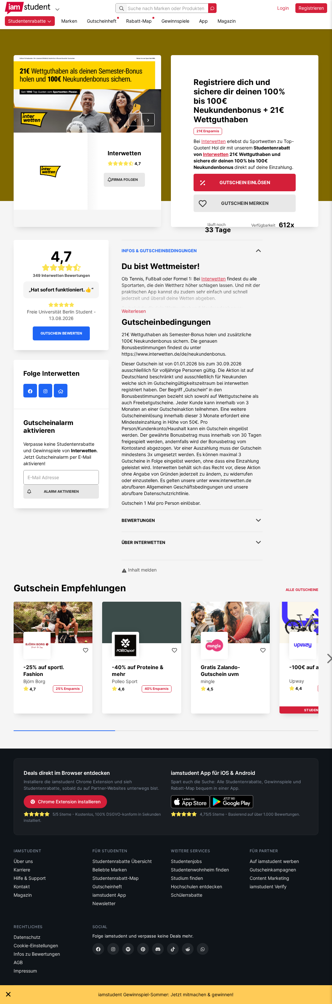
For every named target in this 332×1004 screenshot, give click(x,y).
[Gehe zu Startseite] (27, 8)
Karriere (22, 869)
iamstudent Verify (268, 886)
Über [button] (143, 542)
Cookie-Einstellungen (36, 945)
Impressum (25, 971)
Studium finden (187, 878)
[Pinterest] (143, 949)
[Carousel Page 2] (166, 731)
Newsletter (103, 903)
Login (283, 8)
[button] (135, 119)
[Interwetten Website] (61, 391)
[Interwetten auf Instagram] (46, 391)
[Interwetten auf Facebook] (31, 391)
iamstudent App (109, 895)
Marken (69, 21)
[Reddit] (188, 949)
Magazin (227, 21)
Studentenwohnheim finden (200, 869)
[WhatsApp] (202, 949)
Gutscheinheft (101, 21)
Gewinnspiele (175, 21)
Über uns (23, 861)
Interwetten (124, 153)
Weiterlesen (134, 311)
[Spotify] (128, 949)
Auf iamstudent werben (274, 861)
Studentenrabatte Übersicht (122, 861)
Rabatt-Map (139, 21)
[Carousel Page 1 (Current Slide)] (64, 731)
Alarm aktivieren (61, 491)
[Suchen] (121, 8)
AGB (18, 962)
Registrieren (311, 8)
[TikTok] (173, 949)
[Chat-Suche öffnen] (212, 8)
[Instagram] (113, 949)
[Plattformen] (57, 9)
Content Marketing (269, 878)
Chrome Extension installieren (69, 801)
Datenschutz (27, 937)
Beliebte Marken (109, 869)
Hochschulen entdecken (196, 886)
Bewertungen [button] (138, 520)
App (203, 21)
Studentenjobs (186, 861)
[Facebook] (98, 949)
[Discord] (158, 949)
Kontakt (22, 886)
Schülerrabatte (186, 895)
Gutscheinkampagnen (273, 869)
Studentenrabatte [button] (27, 21)
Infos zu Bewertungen (37, 954)
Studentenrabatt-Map (115, 878)
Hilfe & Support (30, 878)
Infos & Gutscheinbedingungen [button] (159, 250)
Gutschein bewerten (61, 333)
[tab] (192, 373)
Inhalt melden (142, 570)
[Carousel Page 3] (267, 731)
